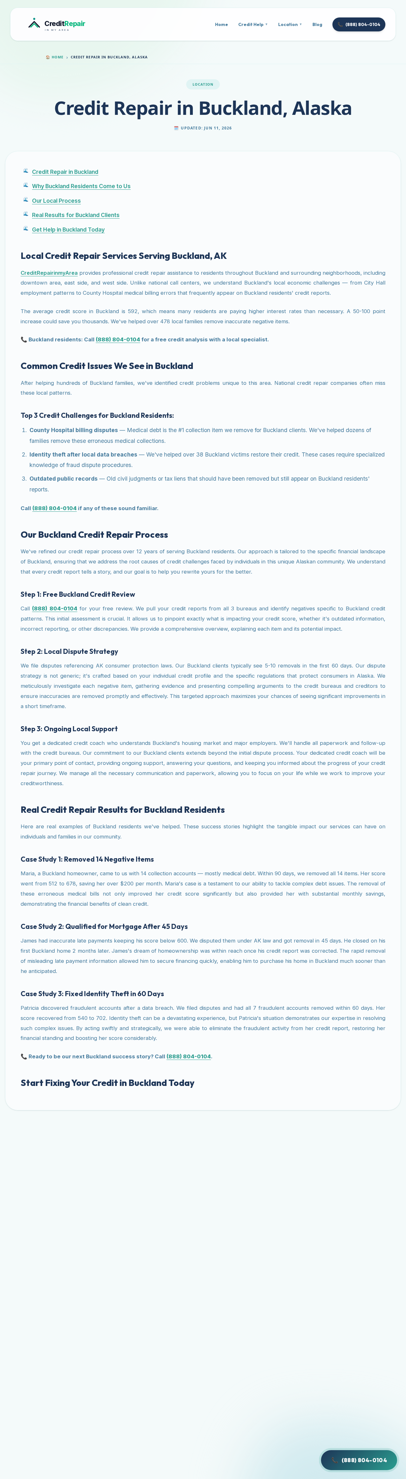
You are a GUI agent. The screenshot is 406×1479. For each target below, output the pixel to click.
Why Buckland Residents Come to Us (81, 186)
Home (221, 24)
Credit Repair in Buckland (65, 171)
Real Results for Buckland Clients (76, 215)
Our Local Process (56, 200)
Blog (317, 24)
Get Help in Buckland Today (68, 229)
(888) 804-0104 (358, 24)
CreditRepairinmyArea (49, 273)
